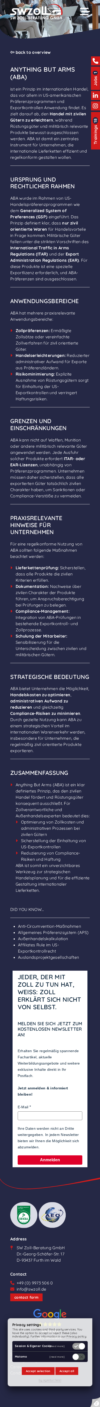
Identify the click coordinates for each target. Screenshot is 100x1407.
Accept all (66, 1371)
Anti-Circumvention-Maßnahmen (49, 926)
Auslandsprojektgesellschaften (48, 957)
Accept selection (38, 1371)
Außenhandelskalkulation (43, 938)
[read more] (57, 1346)
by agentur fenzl (50, 1380)
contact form (26, 1297)
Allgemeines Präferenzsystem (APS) (53, 932)
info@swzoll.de (31, 1289)
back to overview (32, 52)
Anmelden (50, 1160)
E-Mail (23, 1107)
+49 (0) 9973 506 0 (35, 1282)
